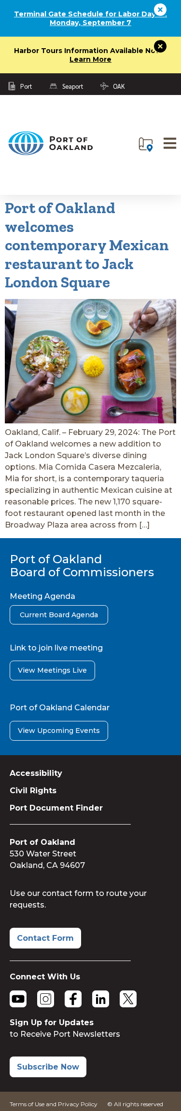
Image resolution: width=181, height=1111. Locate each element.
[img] (146, 144)
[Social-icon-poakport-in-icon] (100, 998)
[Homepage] (50, 153)
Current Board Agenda (59, 614)
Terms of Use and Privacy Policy (53, 1104)
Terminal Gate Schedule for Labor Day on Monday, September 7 (90, 18)
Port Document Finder (56, 808)
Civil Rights (33, 790)
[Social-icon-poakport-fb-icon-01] (73, 998)
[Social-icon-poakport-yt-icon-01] (18, 998)
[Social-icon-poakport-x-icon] (128, 998)
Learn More (90, 59)
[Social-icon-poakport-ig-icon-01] (45, 998)
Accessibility (36, 773)
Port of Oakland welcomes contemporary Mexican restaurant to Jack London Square (87, 245)
